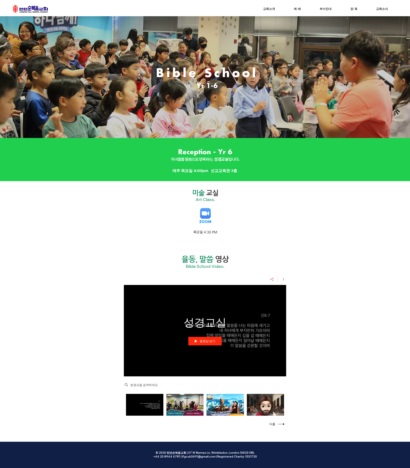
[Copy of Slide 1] (205, 127)
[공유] (272, 279)
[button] (297, 9)
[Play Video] (145, 405)
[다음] (386, 77)
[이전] (24, 77)
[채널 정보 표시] (282, 279)
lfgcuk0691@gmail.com (198, 456)
